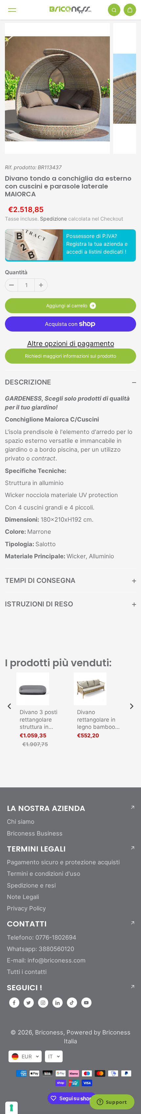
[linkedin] (57, 1003)
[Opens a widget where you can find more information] (111, 1102)
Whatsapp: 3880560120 (40, 948)
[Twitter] (28, 1003)
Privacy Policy (26, 908)
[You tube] (86, 1003)
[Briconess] (70, 10)
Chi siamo (20, 821)
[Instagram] (43, 1003)
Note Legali (23, 896)
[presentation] (9, 706)
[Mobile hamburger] (12, 10)
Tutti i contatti (27, 971)
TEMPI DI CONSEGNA (40, 580)
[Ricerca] (114, 10)
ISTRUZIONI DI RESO (39, 604)
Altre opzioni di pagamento (70, 343)
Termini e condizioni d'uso (43, 873)
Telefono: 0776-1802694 (41, 937)
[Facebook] (14, 1003)
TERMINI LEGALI (36, 848)
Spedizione (53, 219)
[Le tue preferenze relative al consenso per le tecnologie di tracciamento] (11, 1108)
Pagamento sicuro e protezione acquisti (63, 862)
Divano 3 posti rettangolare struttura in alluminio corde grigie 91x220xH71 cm (41, 719)
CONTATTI (27, 923)
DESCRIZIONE (28, 382)
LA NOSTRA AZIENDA (46, 808)
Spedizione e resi (31, 885)
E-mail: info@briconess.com (46, 960)
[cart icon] (130, 10)
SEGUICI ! (24, 987)
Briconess (49, 1032)
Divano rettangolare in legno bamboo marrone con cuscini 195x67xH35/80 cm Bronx (98, 719)
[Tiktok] (72, 1003)
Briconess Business (35, 833)
